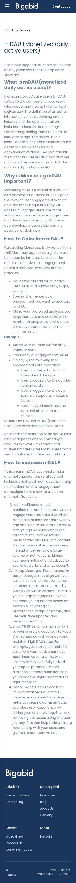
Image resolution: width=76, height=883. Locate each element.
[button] (7, 6)
